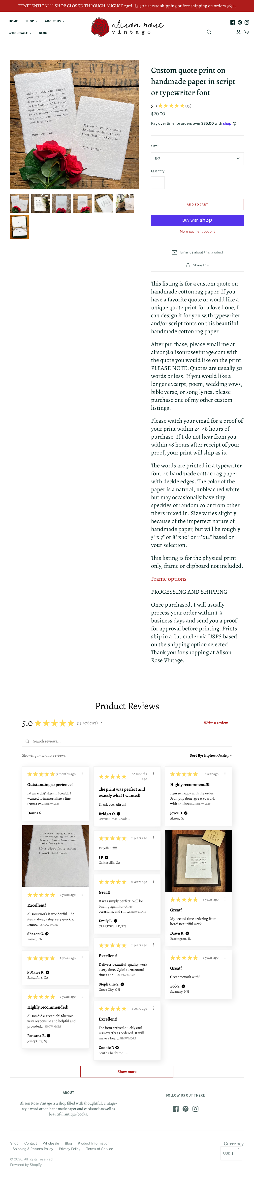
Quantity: (158, 171)
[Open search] (209, 32)
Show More (52, 803)
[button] (102, 723)
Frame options (169, 579)
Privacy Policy (69, 1149)
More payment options (197, 231)
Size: (155, 146)
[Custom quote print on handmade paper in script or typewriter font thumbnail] (104, 203)
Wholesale (18, 33)
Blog (43, 33)
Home (13, 21)
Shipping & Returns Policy (33, 1149)
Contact (30, 1143)
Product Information (93, 1143)
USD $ (228, 1153)
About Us (53, 21)
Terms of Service (99, 1149)
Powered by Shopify (26, 1165)
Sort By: (196, 755)
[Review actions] (82, 773)
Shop (30, 21)
